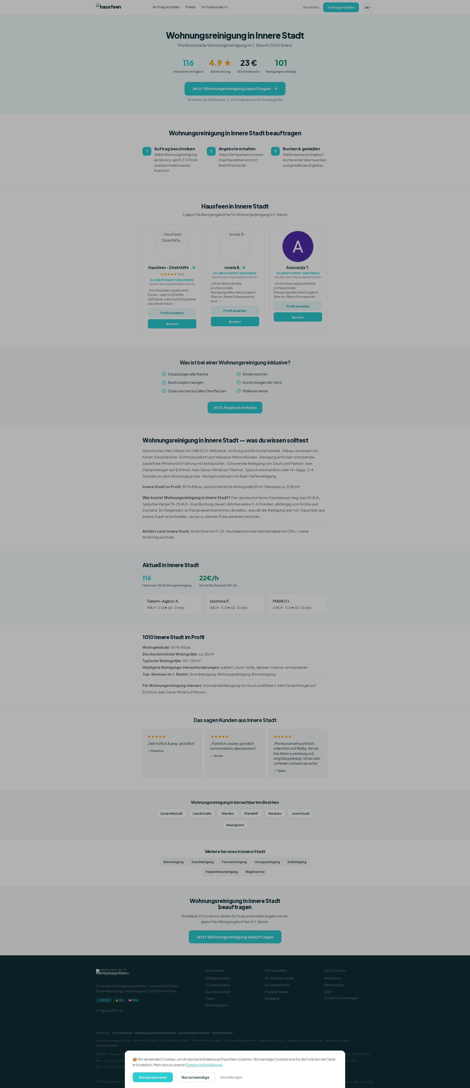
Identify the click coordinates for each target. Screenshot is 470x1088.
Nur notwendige (195, 1077)
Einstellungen (231, 1077)
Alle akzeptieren (153, 1077)
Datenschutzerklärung (204, 1065)
